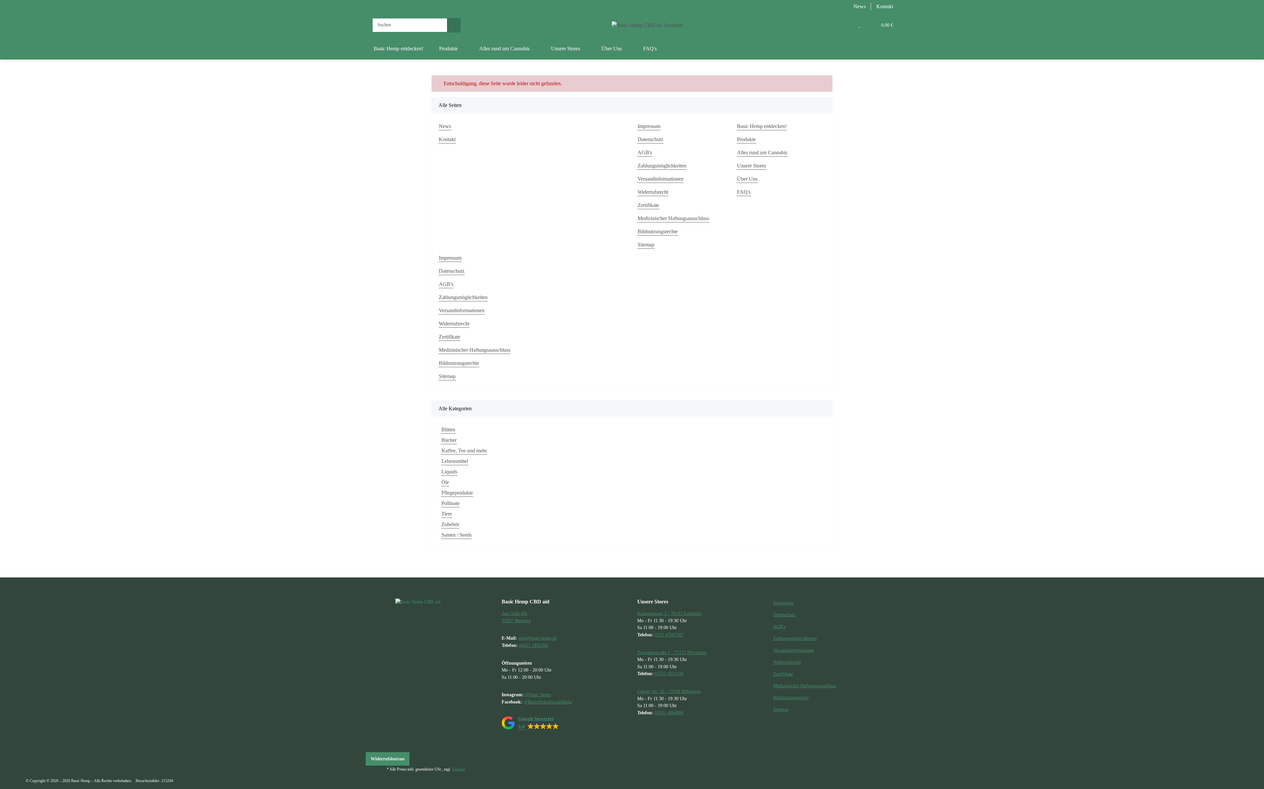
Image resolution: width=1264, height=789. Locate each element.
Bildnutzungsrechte (658, 231)
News (860, 6)
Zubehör (450, 524)
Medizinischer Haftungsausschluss (673, 218)
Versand (458, 769)
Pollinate (450, 503)
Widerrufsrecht (653, 192)
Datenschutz (650, 139)
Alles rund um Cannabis (762, 152)
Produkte (746, 139)
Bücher (449, 440)
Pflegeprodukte (457, 493)
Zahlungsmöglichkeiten (662, 165)
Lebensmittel (454, 461)
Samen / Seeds (456, 535)
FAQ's (650, 48)
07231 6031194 (669, 673)
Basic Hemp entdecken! (398, 48)
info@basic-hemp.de (537, 638)
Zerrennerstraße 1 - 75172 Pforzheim (672, 652)
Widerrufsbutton (388, 758)
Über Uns (747, 179)
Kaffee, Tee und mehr (464, 450)
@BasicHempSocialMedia (548, 701)
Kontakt (884, 6)
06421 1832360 (533, 645)
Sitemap (646, 244)
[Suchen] (454, 25)
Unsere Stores (751, 165)
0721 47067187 (669, 634)
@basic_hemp (538, 694)
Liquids (449, 471)
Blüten (448, 429)
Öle (445, 482)
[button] (846, 25)
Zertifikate (648, 205)
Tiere (446, 514)
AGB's (645, 152)
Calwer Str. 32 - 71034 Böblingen (668, 691)
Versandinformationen (660, 179)
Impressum (649, 126)
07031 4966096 (669, 712)
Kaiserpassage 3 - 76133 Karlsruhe (669, 613)
